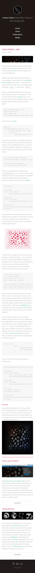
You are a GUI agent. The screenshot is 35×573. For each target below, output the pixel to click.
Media (17, 38)
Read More (17, 503)
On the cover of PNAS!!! (10, 461)
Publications (17, 34)
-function (14, 333)
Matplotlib (14, 537)
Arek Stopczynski (19, 481)
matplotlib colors (25, 305)
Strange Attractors (8, 509)
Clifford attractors (17, 546)
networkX (19, 97)
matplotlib (27, 180)
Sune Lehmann (9, 481)
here (15, 70)
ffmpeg (16, 539)
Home (17, 28)
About (17, 31)
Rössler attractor (18, 525)
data (15, 121)
